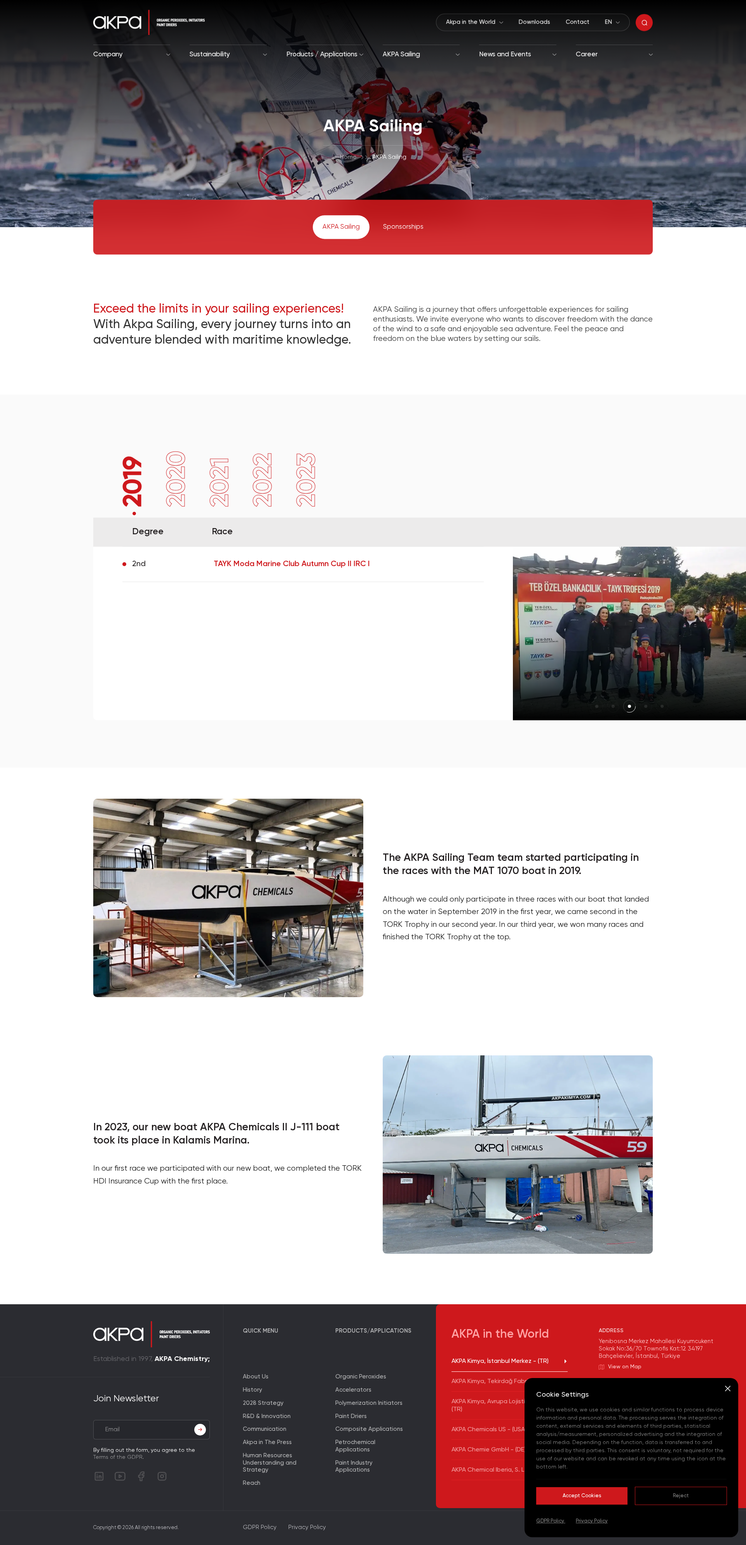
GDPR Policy (550, 1521)
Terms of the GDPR (118, 1457)
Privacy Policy (592, 1521)
